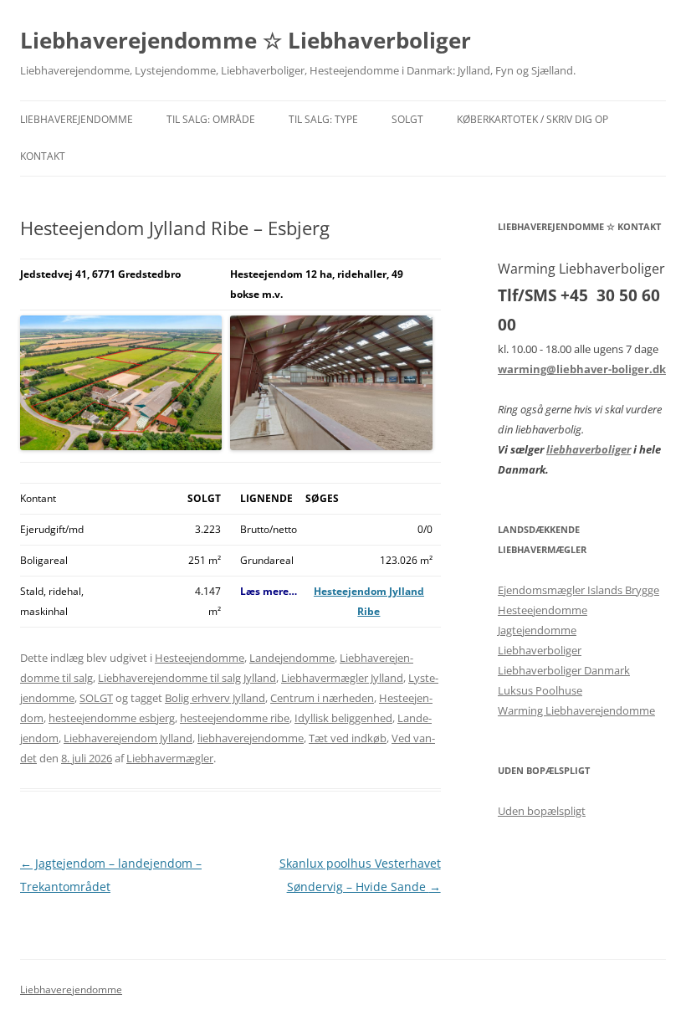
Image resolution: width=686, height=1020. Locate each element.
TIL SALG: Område (210, 119)
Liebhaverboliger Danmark (564, 670)
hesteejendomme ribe (234, 717)
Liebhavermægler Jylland (342, 677)
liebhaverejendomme (250, 738)
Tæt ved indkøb (348, 738)
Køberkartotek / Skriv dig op (532, 119)
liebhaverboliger (588, 449)
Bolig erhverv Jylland (215, 697)
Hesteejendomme (199, 657)
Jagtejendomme (537, 630)
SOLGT (407, 119)
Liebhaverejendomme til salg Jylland (187, 677)
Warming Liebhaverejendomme (576, 710)
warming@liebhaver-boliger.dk (582, 369)
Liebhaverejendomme (76, 119)
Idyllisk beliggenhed (343, 717)
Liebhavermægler (169, 758)
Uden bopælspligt (542, 810)
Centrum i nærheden (322, 697)
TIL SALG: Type (323, 119)
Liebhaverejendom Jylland (128, 738)
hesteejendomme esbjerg (112, 717)
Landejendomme (292, 657)
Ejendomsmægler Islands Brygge (578, 589)
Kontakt (42, 156)
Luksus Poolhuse (540, 690)
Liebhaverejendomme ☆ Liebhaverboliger (245, 40)
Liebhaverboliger (539, 650)
